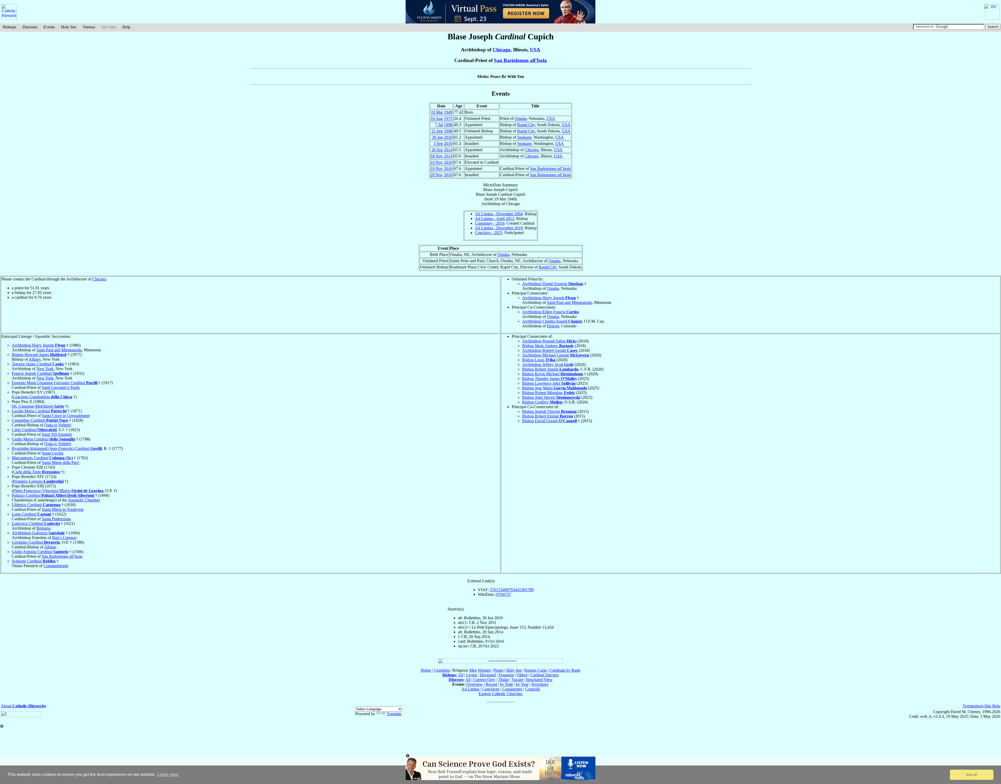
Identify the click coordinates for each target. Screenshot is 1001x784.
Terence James (38, 364)
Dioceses (29, 27)
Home (426, 670)
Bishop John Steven (551, 397)
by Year (522, 684)
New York (44, 368)
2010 (448, 137)
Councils (532, 689)
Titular (503, 679)
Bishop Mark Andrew (548, 346)
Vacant (517, 679)
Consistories (512, 689)
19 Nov (436, 162)
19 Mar (437, 112)
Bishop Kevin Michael (552, 374)
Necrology (540, 684)
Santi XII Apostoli (57, 434)
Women (484, 670)
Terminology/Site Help (981, 706)
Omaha (521, 118)
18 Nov (436, 156)
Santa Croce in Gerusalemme (66, 415)
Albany (35, 359)
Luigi (31, 514)
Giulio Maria (43, 439)
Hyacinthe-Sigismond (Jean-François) (57, 448)
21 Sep (437, 131)
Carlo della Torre (36, 472)
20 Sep (437, 150)
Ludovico (36, 523)
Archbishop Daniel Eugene (552, 283)
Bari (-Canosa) (64, 537)
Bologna (43, 528)
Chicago (501, 49)
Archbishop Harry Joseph (549, 298)
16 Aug (437, 118)
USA (535, 49)
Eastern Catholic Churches (500, 693)
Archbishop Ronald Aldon (549, 341)
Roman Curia (535, 670)
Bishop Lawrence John (549, 383)
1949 (448, 112)
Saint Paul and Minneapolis (569, 302)
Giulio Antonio (40, 551)
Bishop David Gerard (549, 421)
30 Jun (437, 137)
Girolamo (36, 542)
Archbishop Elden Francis (550, 312)
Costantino (40, 420)
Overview (474, 684)
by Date (506, 684)
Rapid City (526, 125)
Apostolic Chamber (84, 500)
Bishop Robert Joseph (550, 369)
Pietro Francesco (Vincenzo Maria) (58, 490)
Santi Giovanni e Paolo (61, 387)
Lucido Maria (39, 411)
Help (126, 27)
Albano (50, 547)
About (23, 706)
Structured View (539, 679)
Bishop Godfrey (542, 402)
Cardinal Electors (544, 675)
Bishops (9, 27)
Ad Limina (470, 689)
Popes (498, 670)
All (460, 675)
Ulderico (36, 505)
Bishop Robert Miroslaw (548, 392)
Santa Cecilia (52, 453)
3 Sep (438, 143)
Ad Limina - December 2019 (499, 228)
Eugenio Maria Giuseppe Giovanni (54, 383)
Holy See (68, 27)
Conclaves (490, 689)
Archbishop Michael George (555, 355)
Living (471, 675)
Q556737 (503, 594)
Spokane (524, 137)
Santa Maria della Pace (60, 462)
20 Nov (436, 175)
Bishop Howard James (39, 354)
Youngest (506, 675)
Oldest (522, 675)
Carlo (34, 429)
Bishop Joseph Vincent (549, 411)
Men (473, 670)
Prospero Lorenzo (38, 481)
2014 (448, 150)
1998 (448, 125)
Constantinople (56, 566)
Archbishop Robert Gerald (550, 350)
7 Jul (439, 125)
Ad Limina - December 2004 (499, 214)
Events (49, 27)
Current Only (484, 679)
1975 (448, 118)
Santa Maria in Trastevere (63, 509)
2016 (448, 162)
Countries (442, 670)
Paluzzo (53, 495)
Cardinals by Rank (565, 670)
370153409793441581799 (512, 589)
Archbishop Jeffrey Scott (547, 364)
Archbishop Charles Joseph (552, 321)
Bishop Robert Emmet (547, 416)
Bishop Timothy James (549, 378)
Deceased (488, 675)
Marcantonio (42, 458)
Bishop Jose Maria (554, 388)
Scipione (34, 561)
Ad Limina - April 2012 (494, 218)
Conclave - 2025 (488, 232)
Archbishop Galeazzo (38, 533)
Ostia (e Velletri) (57, 425)
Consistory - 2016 (489, 223)
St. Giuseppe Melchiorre (38, 406)
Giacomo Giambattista (42, 397)
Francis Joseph (40, 373)
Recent (491, 684)
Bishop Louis (539, 360)
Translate (394, 714)
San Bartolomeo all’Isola (520, 60)
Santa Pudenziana (56, 519)
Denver (553, 326)
